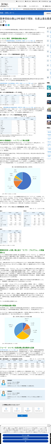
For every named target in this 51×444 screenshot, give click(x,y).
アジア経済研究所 (43, 1)
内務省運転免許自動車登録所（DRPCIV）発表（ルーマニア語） (18, 107)
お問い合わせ (28, 1)
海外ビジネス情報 (7, 9)
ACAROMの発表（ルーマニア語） (8, 350)
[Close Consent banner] (49, 425)
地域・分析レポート (17, 9)
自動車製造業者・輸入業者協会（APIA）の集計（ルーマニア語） (15, 83)
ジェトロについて (20, 1)
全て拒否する (25, 438)
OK (25, 441)
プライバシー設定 (25, 435)
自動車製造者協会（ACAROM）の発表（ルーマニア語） (19, 40)
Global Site (36, 1)
